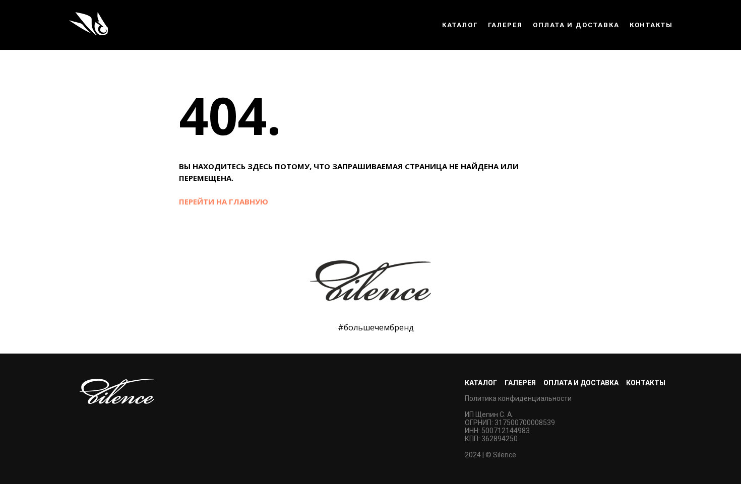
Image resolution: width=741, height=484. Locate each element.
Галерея (505, 25)
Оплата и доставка (576, 25)
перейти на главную (223, 201)
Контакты (651, 25)
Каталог (459, 25)
